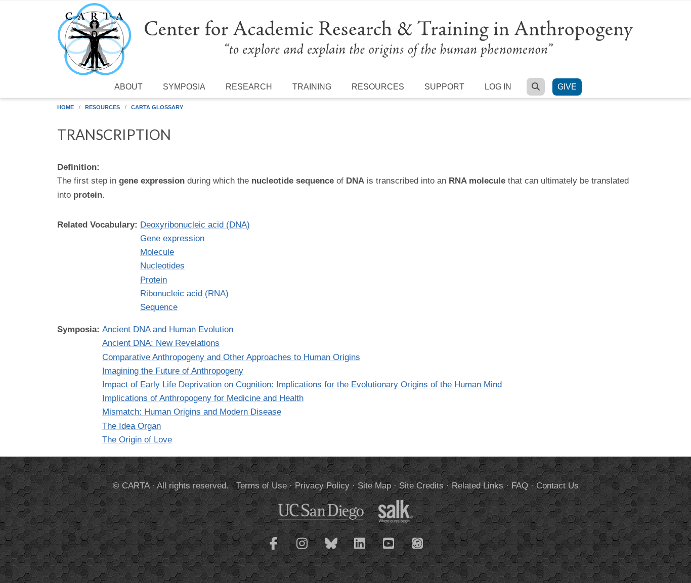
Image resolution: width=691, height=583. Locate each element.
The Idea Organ (131, 426)
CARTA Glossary (157, 107)
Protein (153, 280)
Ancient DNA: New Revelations (161, 343)
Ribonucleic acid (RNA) (184, 293)
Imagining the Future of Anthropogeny (172, 371)
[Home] (345, 38)
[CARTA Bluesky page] (331, 549)
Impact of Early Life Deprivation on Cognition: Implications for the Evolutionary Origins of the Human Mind (302, 384)
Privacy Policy (322, 485)
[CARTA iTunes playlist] (417, 542)
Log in (498, 86)
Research (249, 86)
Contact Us (557, 485)
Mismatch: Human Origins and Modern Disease (191, 412)
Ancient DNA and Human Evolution (167, 329)
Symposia (184, 86)
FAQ (519, 485)
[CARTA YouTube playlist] (389, 549)
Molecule (157, 252)
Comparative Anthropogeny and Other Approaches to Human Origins (231, 357)
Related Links (477, 485)
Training (311, 86)
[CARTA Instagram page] (302, 549)
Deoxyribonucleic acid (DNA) (195, 225)
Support (444, 86)
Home (65, 107)
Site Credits (421, 485)
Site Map (374, 485)
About (128, 86)
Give (567, 86)
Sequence (159, 307)
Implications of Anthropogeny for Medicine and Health (203, 398)
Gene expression (172, 238)
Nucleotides (162, 266)
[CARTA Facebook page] (273, 549)
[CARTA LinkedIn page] (360, 549)
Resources (378, 86)
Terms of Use (261, 485)
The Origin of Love (137, 439)
